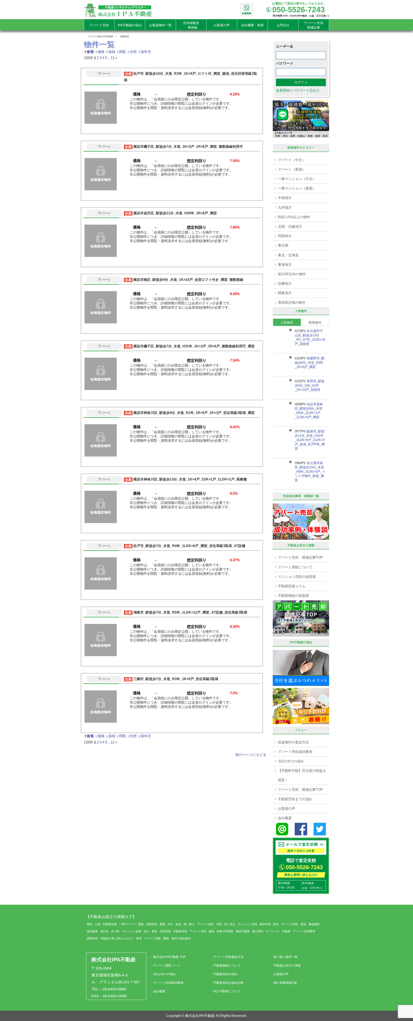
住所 (133, 52)
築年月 (146, 52)
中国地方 (285, 198)
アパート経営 (205, 924)
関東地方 (285, 293)
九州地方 (285, 207)
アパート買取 (152, 938)
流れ (146, 931)
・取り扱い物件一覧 (284, 957)
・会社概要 (157, 991)
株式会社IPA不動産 (113, 959)
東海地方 (285, 264)
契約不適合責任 (181, 938)
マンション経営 (131, 931)
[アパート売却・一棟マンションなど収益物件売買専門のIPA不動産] (118, 10)
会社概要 (285, 818)
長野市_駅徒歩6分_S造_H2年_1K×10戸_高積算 (310, 385)
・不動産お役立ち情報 (286, 965)
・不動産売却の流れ (223, 974)
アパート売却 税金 (293, 924)
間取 (122, 52)
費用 (166, 938)
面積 (111, 52)
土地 (97, 924)
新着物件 (315, 322)
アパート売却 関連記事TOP (300, 557)
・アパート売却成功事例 (166, 982)
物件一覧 (99, 44)
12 (112, 58)
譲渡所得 (92, 938)
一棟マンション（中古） (297, 179)
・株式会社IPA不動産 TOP (168, 957)
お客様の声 (286, 808)
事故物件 (314, 924)
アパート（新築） (291, 169)
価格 (101, 52)
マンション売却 (247, 924)
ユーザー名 (284, 46)
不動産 (286, 931)
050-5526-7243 (304, 867)
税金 (178, 924)
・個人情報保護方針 (284, 982)
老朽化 (104, 931)
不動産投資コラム (291, 586)
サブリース (273, 931)
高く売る (229, 924)
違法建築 (92, 931)
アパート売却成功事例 (295, 752)
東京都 (283, 245)
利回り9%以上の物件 (294, 217)
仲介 (170, 924)
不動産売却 (180, 931)
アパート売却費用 (304, 931)
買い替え (189, 924)
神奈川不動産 (225, 931)
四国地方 (285, 236)
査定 (154, 931)
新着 (90, 52)
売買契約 (151, 924)
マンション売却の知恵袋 (297, 576)
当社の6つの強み (291, 761)
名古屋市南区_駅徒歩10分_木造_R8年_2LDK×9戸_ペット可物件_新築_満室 (310, 471)
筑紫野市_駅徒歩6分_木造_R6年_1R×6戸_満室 (310, 362)
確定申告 (265, 924)
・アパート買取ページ (165, 965)
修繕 (211, 931)
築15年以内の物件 (292, 274)
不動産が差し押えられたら (117, 938)
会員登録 (283, 90)
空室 (219, 924)
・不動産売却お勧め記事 (226, 982)
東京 (276, 924)
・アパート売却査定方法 (226, 957)
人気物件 (286, 322)
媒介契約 (257, 931)
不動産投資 (110, 924)
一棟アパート (127, 924)
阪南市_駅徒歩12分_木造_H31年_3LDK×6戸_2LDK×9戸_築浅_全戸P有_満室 (310, 439)
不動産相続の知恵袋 (293, 595)
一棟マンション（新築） (297, 188)
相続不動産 (243, 931)
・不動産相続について (225, 965)
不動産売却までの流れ (295, 799)
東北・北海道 (288, 255)
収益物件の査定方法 (293, 742)
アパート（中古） (291, 160)
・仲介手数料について (225, 991)
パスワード (284, 63)
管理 (139, 938)
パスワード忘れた (306, 90)
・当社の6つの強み (163, 974)
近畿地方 (285, 283)
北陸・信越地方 (290, 226)
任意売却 (165, 931)
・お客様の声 (280, 974)
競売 (89, 924)
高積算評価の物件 (291, 302)
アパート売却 (198, 931)
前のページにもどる (250, 755)
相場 (162, 924)
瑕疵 (141, 924)
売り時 (115, 931)
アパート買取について (295, 567)
